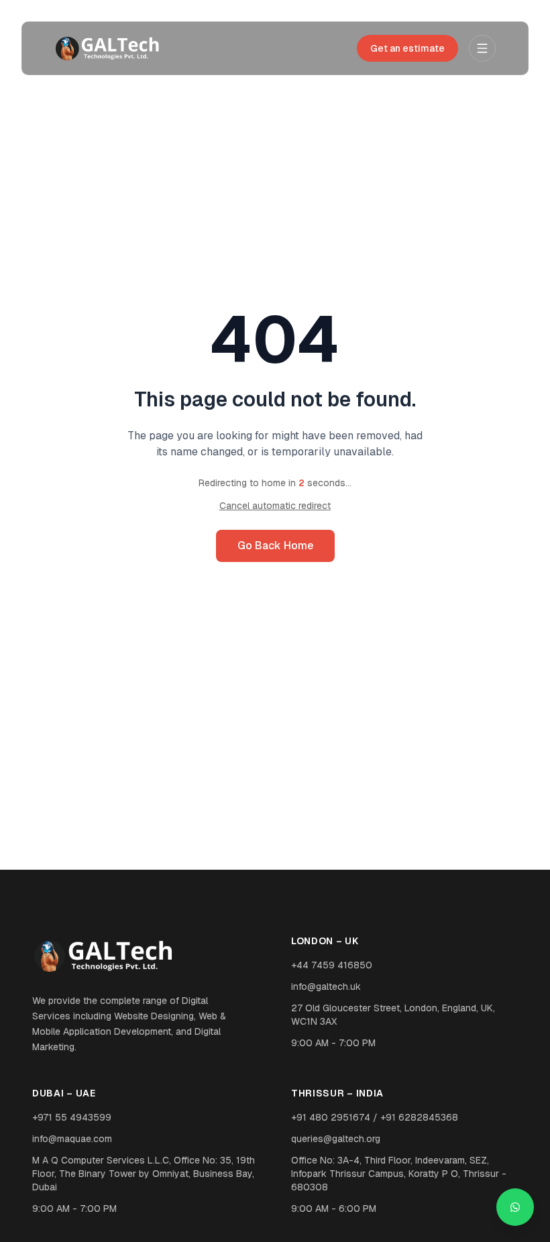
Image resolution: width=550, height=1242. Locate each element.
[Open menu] (482, 48)
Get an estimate (407, 48)
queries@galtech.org (335, 1139)
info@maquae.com (72, 1139)
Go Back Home (275, 546)
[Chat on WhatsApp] (515, 1207)
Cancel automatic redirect (275, 506)
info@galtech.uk (326, 986)
